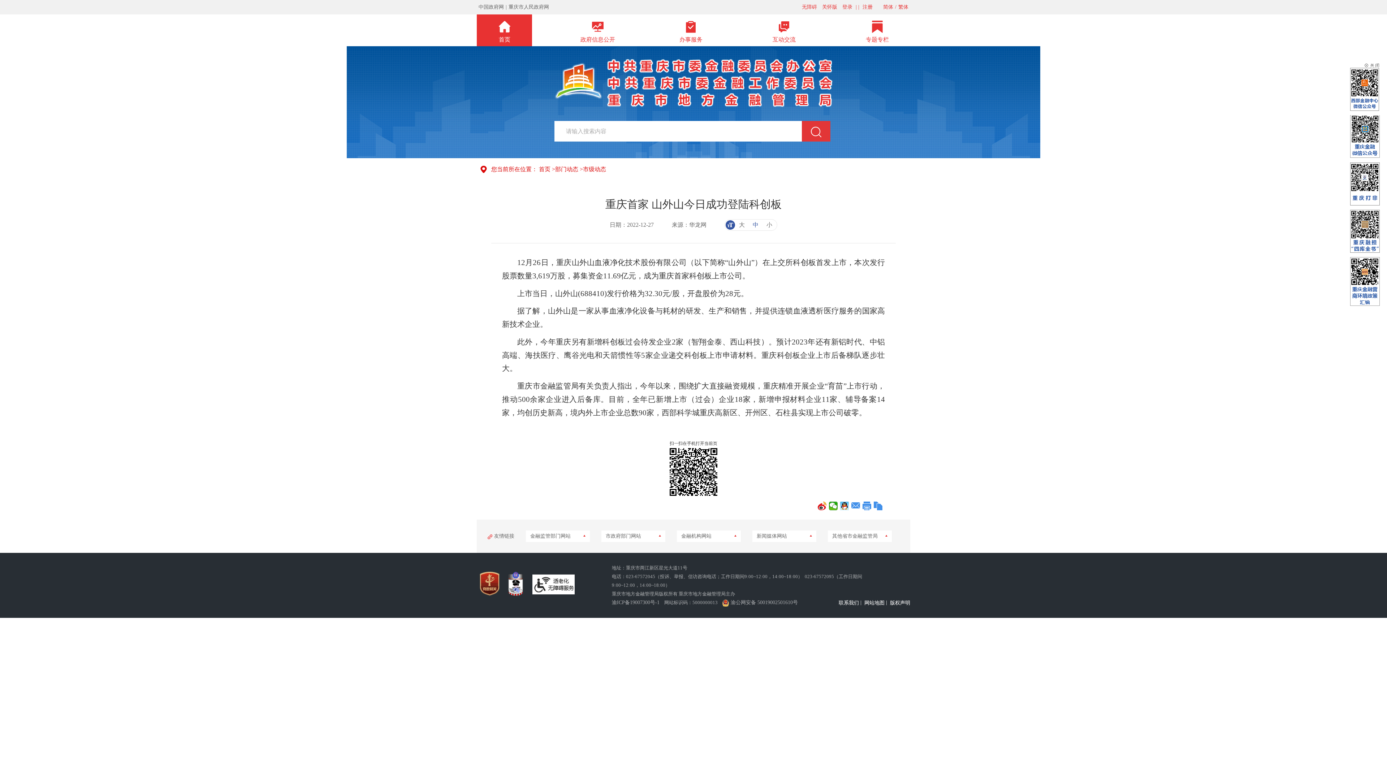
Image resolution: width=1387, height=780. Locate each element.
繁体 (903, 7)
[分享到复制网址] (878, 506)
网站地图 (874, 603)
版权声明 (900, 603)
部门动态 (566, 169)
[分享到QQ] (844, 506)
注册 (868, 7)
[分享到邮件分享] (855, 506)
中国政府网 (491, 7)
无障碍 (809, 7)
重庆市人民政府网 (529, 7)
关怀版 (829, 7)
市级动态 (594, 169)
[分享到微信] (833, 506)
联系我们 (849, 603)
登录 (847, 7)
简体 (888, 7)
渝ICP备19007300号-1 (636, 602)
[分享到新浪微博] (822, 506)
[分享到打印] (867, 506)
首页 (544, 169)
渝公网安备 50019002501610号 (764, 602)
